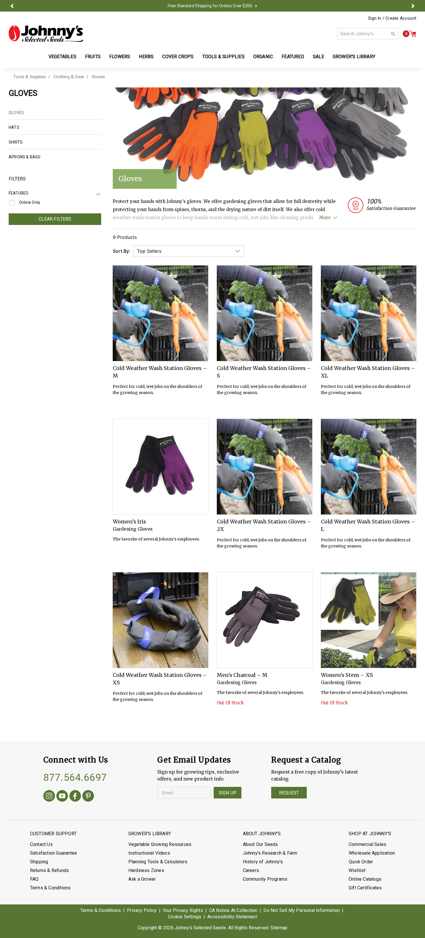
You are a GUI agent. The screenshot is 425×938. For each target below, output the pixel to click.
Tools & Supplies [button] (223, 56)
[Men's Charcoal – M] (264, 620)
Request (289, 793)
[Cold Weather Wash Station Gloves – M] (160, 313)
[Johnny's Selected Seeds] (46, 33)
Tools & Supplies (29, 76)
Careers (251, 870)
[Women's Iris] (160, 466)
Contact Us (41, 844)
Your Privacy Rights (183, 910)
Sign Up (227, 793)
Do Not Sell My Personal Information (301, 910)
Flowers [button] (119, 56)
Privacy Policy (142, 910)
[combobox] (367, 33)
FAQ (34, 879)
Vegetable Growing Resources (159, 844)
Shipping (39, 861)
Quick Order (361, 861)
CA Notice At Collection (233, 910)
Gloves (98, 76)
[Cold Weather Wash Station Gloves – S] (264, 313)
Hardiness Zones (146, 870)
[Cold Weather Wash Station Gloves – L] (368, 466)
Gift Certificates (365, 888)
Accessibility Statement (232, 916)
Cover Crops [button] (177, 56)
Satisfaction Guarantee (53, 853)
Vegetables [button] (62, 56)
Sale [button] (318, 56)
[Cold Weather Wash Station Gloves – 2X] (264, 466)
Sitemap (278, 927)
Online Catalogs (365, 879)
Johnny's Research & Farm (270, 853)
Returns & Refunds (49, 870)
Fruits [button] (93, 56)
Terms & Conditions (50, 888)
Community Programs (265, 879)
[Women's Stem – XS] (368, 620)
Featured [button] (293, 56)
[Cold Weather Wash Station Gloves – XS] (160, 620)
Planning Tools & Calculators (158, 861)
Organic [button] (263, 56)
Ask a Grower (142, 879)
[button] (12, 6)
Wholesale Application (372, 853)
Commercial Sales (367, 844)
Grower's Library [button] (354, 56)
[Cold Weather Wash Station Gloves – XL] (368, 313)
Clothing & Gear (68, 76)
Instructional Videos (149, 853)
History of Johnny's (263, 861)
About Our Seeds (260, 844)
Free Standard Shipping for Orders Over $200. (210, 5)
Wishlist (357, 870)
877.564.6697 (75, 777)
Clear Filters (55, 219)
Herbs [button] (146, 56)
